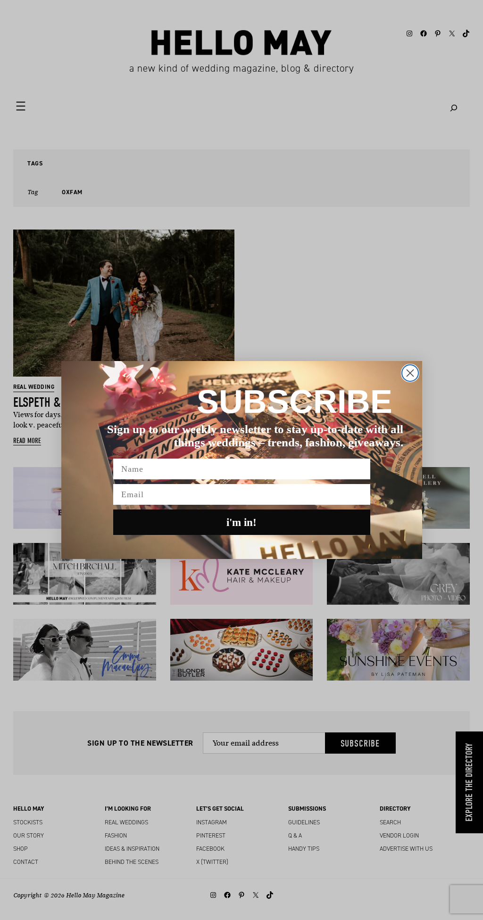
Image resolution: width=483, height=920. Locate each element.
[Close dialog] (410, 373)
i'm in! (241, 522)
